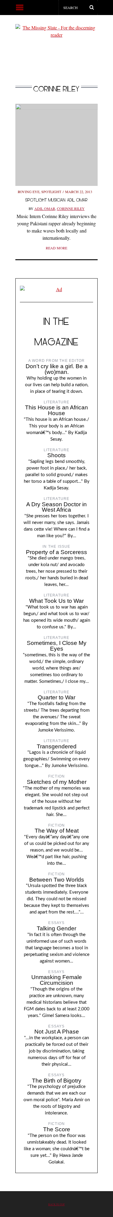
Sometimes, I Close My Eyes (56, 646)
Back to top (56, 1204)
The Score (56, 1129)
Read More (56, 248)
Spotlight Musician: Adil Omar (56, 200)
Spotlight (51, 191)
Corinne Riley (71, 208)
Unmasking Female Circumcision (56, 980)
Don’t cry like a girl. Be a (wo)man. (57, 369)
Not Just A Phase (56, 1031)
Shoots (56, 455)
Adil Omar (44, 208)
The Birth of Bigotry (56, 1080)
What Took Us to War (56, 601)
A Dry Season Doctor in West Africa (56, 507)
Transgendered (57, 746)
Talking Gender (56, 928)
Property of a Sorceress (56, 552)
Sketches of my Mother (56, 782)
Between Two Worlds (56, 880)
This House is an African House (56, 410)
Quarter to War (56, 697)
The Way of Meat (57, 830)
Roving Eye (28, 191)
